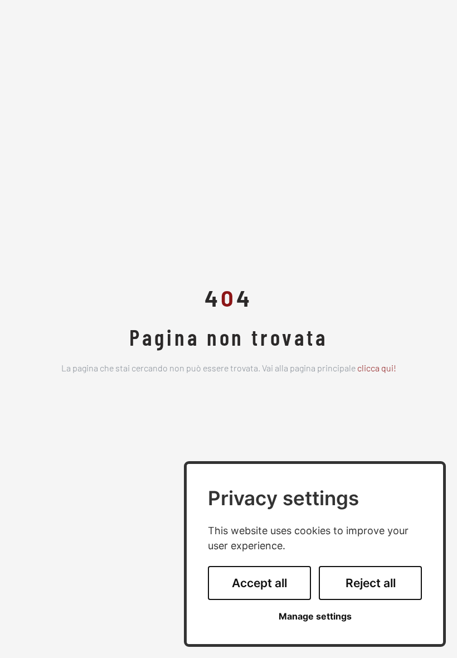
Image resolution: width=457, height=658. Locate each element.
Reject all (371, 583)
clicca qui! (376, 369)
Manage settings (315, 616)
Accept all (259, 583)
